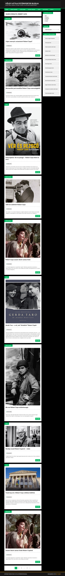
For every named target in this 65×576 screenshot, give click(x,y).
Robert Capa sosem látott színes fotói (18, 260)
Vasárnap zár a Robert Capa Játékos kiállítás (20, 493)
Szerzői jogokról (14, 9)
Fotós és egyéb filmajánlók (50, 38)
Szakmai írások (47, 51)
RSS (46, 15)
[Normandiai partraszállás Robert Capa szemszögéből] (23, 85)
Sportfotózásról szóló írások (50, 80)
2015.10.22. (9, 208)
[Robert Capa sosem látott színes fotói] (23, 256)
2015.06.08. (9, 264)
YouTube (46, 19)
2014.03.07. (9, 453)
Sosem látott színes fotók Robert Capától (19, 550)
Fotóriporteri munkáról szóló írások (51, 89)
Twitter (46, 21)
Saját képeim (45, 9)
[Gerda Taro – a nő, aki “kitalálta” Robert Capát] (23, 322)
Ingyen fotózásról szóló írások (50, 84)
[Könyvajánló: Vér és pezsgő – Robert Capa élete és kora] (23, 154)
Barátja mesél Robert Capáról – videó (18, 449)
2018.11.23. (9, 163)
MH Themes (58, 574)
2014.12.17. (9, 329)
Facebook (47, 17)
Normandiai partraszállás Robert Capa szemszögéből (23, 88)
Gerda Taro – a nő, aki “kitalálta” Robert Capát (21, 325)
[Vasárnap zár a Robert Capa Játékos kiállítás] (23, 490)
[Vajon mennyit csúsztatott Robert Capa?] (23, 38)
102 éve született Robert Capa (15, 205)
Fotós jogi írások (48, 42)
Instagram (47, 18)
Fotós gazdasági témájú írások (50, 59)
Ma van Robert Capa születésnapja (17, 407)
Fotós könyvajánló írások (49, 93)
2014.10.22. (9, 411)
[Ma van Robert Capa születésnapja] (23, 404)
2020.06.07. (9, 45)
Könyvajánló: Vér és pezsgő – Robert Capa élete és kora (22, 158)
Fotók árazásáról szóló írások (50, 46)
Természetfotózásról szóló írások (51, 76)
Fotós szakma (22, 9)
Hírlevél (51, 9)
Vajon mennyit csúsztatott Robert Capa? (19, 41)
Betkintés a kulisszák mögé (50, 55)
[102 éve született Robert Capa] (23, 201)
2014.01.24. (9, 497)
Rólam (7, 9)
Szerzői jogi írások (48, 63)
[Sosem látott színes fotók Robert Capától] (23, 547)
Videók (39, 9)
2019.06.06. (9, 92)
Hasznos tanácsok (31, 9)
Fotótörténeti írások (48, 72)
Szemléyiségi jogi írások (49, 67)
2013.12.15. (9, 554)
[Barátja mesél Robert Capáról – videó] (23, 446)
